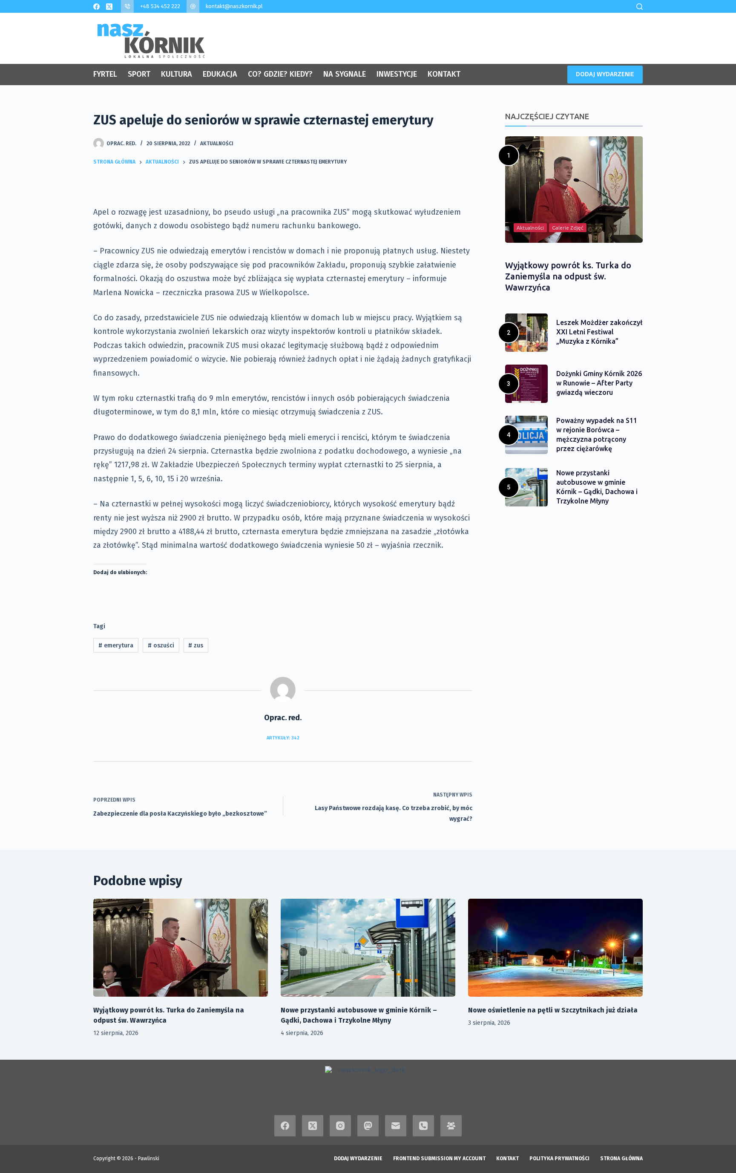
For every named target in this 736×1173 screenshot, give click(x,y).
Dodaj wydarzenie (358, 1159)
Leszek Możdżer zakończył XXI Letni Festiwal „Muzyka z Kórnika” (599, 332)
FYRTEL (105, 74)
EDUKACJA (220, 74)
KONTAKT (444, 74)
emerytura (115, 645)
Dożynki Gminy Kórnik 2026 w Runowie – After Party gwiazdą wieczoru (599, 383)
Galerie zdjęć (568, 227)
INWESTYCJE (397, 74)
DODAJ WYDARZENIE (605, 74)
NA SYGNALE (344, 74)
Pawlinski (148, 1159)
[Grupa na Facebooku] (451, 1125)
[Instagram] (340, 1125)
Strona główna (621, 1159)
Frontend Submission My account (439, 1159)
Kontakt (507, 1159)
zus (195, 645)
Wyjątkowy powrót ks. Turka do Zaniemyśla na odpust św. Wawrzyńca (568, 276)
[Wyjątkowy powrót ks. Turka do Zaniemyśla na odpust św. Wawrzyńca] (180, 948)
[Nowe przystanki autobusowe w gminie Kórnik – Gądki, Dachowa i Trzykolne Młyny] (368, 948)
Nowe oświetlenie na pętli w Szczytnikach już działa (553, 1010)
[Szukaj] (639, 6)
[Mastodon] (368, 1125)
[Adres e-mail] (395, 1125)
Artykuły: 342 (283, 738)
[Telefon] (423, 1125)
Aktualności (216, 144)
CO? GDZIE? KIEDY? (280, 74)
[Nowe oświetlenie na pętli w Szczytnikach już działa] (555, 948)
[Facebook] (96, 6)
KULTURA (176, 74)
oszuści (161, 645)
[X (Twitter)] (109, 6)
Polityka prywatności (559, 1159)
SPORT (139, 74)
